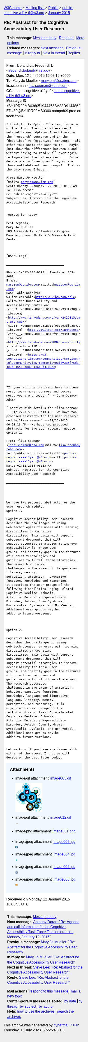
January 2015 (59, 13)
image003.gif (60, 778)
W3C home (13, 8)
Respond (66, 38)
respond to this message (48, 991)
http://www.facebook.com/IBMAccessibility (44, 342)
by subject (28, 1006)
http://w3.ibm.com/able (55, 297)
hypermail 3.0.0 (65, 1025)
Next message (52, 48)
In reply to (32, 53)
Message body (44, 38)
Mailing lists (34, 8)
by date (70, 1001)
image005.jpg (64, 867)
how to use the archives (36, 1011)
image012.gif (60, 817)
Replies (73, 53)
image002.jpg (64, 842)
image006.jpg (64, 879)
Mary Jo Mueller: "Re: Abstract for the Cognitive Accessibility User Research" (42, 947)
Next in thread (54, 53)
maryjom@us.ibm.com (58, 81)
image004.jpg (64, 854)
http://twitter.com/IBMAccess (53, 329)
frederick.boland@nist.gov (29, 70)
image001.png (64, 831)
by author (46, 1006)
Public (53, 8)
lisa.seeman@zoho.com (48, 85)
